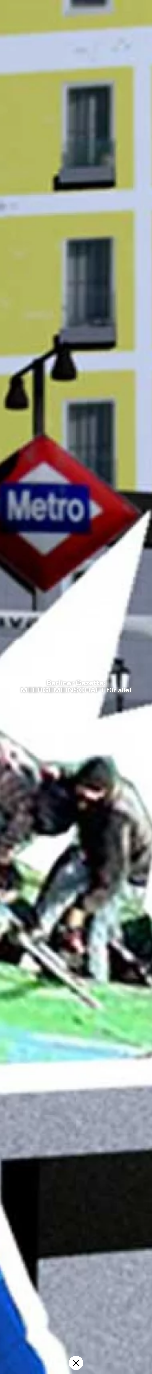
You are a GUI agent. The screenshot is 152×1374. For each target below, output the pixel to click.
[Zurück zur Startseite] (76, 1363)
